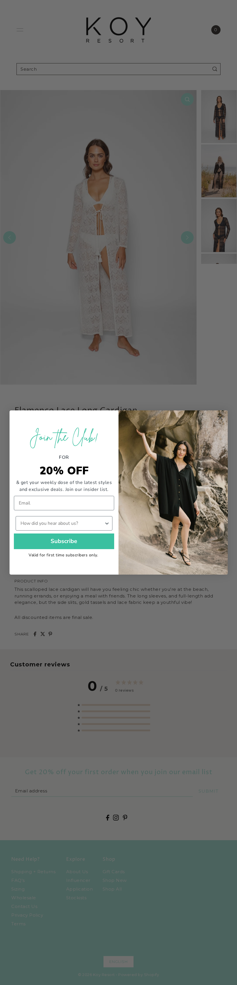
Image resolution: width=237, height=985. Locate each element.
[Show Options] (107, 523)
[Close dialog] (220, 418)
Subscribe (64, 541)
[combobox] (62, 523)
